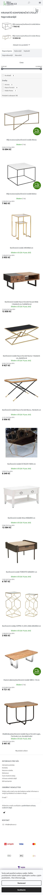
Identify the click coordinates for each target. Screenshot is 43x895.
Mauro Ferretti (11, 87)
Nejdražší (27, 51)
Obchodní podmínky (8, 765)
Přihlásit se (5, 813)
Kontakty (5, 768)
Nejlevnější (18, 51)
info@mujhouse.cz (10, 824)
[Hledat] (29, 3)
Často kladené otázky (8, 776)
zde (23, 878)
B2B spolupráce (7, 781)
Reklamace (5, 773)
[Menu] (40, 3)
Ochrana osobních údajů (9, 778)
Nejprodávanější (7, 55)
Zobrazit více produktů (20, 45)
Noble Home (10, 90)
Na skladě (9, 75)
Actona (8, 84)
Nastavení (22, 883)
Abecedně (18, 55)
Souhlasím (21, 890)
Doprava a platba (7, 770)
